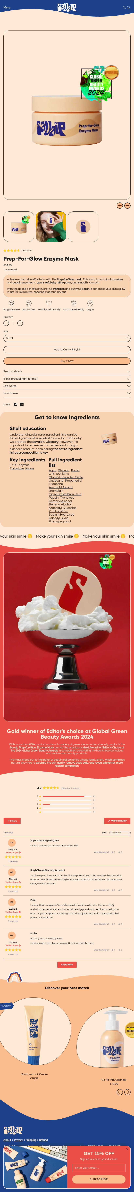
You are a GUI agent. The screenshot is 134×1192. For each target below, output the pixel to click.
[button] (124, 7)
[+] (20, 323)
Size (5, 331)
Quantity (8, 317)
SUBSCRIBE (99, 1179)
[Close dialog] (127, 1149)
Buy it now (67, 361)
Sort (104, 833)
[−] (6, 323)
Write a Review (121, 822)
